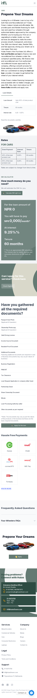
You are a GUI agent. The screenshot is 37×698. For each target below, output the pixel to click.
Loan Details (7, 93)
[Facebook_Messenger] (31, 693)
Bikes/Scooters (7, 629)
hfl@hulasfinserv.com (11, 672)
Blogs (22, 637)
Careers (22, 641)
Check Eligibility (8, 286)
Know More (6, 489)
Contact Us (23, 645)
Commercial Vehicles (8, 633)
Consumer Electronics (9, 641)
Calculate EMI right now (13, 193)
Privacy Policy (6, 655)
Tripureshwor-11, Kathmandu (13, 676)
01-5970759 (8, 669)
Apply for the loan (20, 425)
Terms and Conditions (9, 659)
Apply (20, 557)
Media (22, 633)
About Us (23, 629)
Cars (3, 637)
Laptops (4, 645)
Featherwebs (28, 692)
